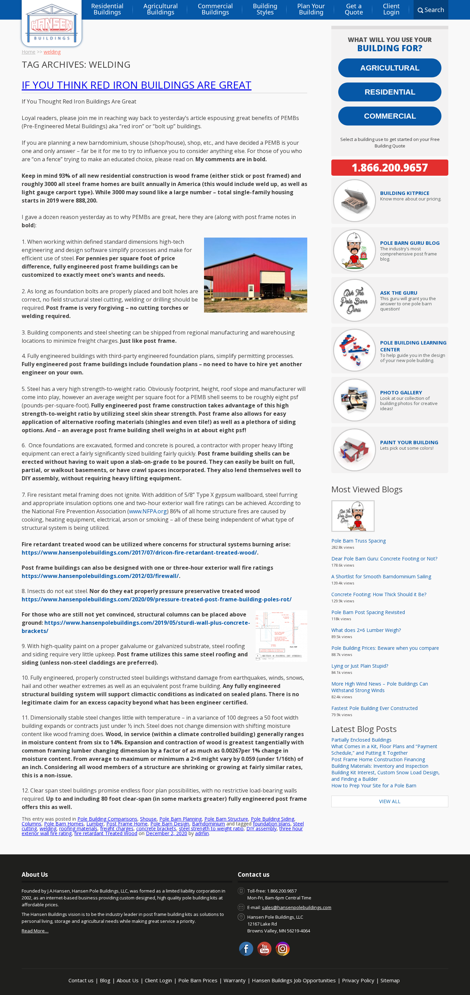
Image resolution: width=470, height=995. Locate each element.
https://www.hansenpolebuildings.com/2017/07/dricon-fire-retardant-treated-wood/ (139, 552)
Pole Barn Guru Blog (410, 242)
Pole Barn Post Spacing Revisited (368, 612)
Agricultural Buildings (160, 9)
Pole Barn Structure (226, 819)
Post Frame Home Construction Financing (378, 759)
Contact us (81, 980)
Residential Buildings (107, 9)
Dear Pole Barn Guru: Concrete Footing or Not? (384, 558)
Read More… (35, 931)
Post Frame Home (127, 823)
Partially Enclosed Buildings (361, 739)
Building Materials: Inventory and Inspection (379, 766)
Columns (31, 823)
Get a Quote (354, 9)
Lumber (95, 823)
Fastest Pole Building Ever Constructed (374, 708)
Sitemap (390, 980)
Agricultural (389, 68)
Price (404, 192)
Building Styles (265, 9)
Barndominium (208, 823)
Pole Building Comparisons (107, 819)
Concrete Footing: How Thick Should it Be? (378, 594)
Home (28, 51)
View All (389, 801)
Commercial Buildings (215, 9)
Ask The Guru (398, 292)
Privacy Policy (358, 980)
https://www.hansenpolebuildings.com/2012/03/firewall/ (100, 576)
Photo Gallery (401, 392)
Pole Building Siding (272, 819)
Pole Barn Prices (197, 980)
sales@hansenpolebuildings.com (296, 907)
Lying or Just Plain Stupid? (359, 666)
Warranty (235, 980)
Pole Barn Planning (180, 819)
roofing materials (78, 828)
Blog (105, 980)
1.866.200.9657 (390, 167)
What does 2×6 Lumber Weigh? (366, 630)
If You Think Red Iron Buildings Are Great (137, 85)
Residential (390, 92)
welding (48, 828)
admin (202, 833)
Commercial (390, 116)
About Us (128, 980)
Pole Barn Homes (64, 823)
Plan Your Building (311, 9)
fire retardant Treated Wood (105, 833)
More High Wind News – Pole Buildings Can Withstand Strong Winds (379, 686)
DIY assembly (261, 828)
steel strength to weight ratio (211, 828)
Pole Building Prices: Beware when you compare (385, 648)
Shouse (148, 819)
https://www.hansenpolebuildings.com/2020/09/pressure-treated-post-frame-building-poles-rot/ (157, 599)
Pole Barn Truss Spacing (358, 540)
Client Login (391, 9)
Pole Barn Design (169, 823)
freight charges (116, 828)
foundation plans (271, 823)
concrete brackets (156, 828)
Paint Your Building (409, 442)
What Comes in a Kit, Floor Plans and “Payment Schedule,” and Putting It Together (384, 749)
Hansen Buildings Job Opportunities (294, 980)
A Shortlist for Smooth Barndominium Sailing (381, 576)
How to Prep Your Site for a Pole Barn (373, 785)
